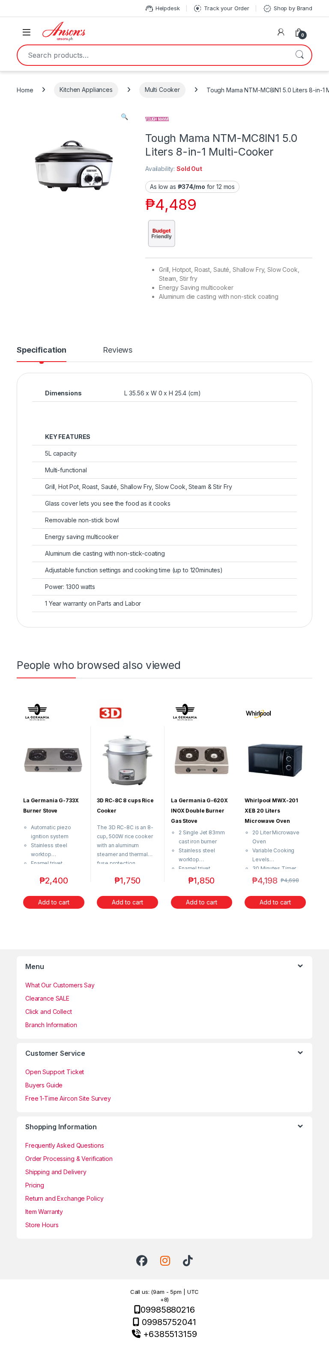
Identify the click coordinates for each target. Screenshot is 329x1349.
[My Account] (281, 32)
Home (25, 89)
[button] (124, 117)
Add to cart (53, 902)
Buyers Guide (44, 1085)
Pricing (34, 1185)
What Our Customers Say (60, 985)
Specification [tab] (41, 350)
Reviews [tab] (117, 350)
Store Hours (41, 1224)
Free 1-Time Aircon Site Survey (68, 1098)
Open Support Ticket (54, 1071)
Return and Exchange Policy (64, 1198)
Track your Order (221, 8)
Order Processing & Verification (69, 1158)
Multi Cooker (162, 89)
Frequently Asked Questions (64, 1145)
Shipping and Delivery (56, 1171)
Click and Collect (48, 1011)
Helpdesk (162, 8)
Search (299, 55)
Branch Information (51, 1024)
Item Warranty (44, 1211)
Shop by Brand (287, 8)
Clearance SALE (47, 998)
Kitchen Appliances (86, 89)
